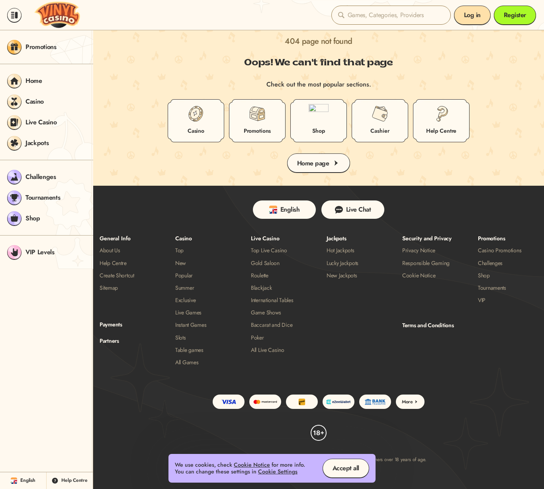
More (407, 401)
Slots (180, 337)
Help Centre (113, 263)
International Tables (272, 300)
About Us (110, 250)
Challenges (490, 263)
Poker (257, 337)
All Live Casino (267, 350)
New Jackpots (342, 275)
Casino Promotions (499, 250)
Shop (484, 275)
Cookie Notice (418, 275)
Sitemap (109, 288)
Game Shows (266, 312)
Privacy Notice (418, 250)
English (290, 209)
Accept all (346, 468)
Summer (184, 288)
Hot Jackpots (340, 250)
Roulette (259, 275)
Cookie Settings (277, 471)
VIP (481, 300)
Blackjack (261, 288)
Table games (189, 350)
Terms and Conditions (428, 325)
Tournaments (492, 288)
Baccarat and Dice (271, 325)
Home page (313, 163)
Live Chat (358, 209)
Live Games (188, 312)
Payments (111, 324)
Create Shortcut (117, 275)
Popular (184, 275)
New (180, 263)
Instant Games (190, 325)
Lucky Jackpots (342, 263)
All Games (186, 362)
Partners (109, 341)
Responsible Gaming (426, 263)
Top (179, 250)
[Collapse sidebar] (14, 15)
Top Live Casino (269, 250)
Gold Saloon (265, 263)
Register (515, 15)
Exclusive (185, 300)
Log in (472, 15)
